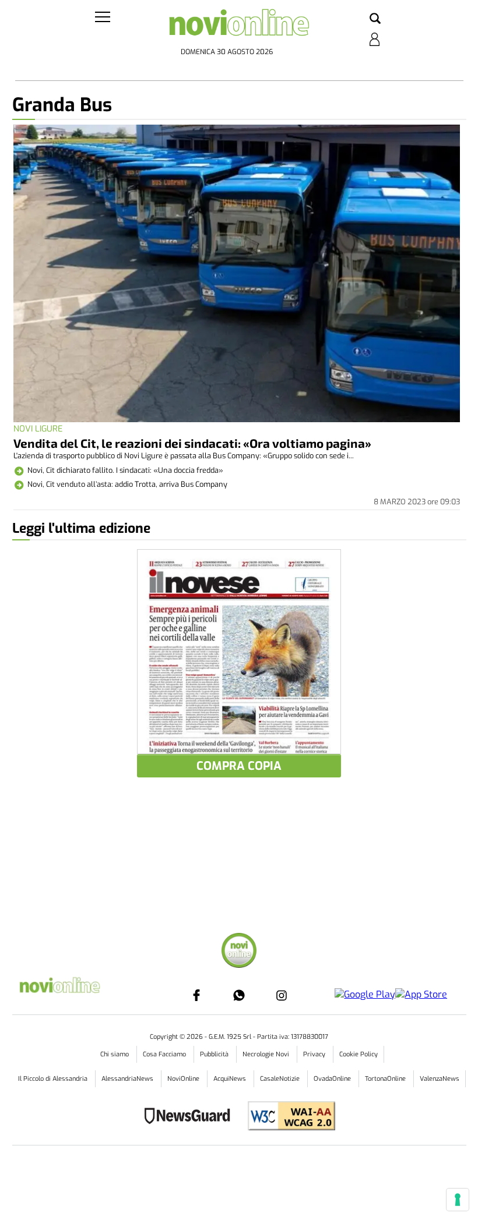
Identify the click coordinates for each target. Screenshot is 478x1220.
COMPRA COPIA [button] (239, 766)
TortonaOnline (386, 1078)
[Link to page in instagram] (281, 995)
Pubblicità (215, 1054)
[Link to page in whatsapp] (239, 995)
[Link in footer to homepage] (239, 952)
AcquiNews (230, 1078)
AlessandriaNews (128, 1078)
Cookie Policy (358, 1054)
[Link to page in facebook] (196, 995)
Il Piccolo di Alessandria (53, 1078)
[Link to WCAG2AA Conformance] (287, 1117)
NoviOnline (184, 1078)
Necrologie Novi (266, 1054)
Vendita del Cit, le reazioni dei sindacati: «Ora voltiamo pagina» (192, 443)
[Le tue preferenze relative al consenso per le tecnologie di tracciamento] (458, 1200)
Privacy (315, 1054)
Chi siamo (115, 1054)
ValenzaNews (439, 1078)
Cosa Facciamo (165, 1054)
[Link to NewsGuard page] (191, 1117)
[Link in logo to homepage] (239, 26)
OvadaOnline (333, 1078)
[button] (375, 19)
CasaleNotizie (280, 1078)
